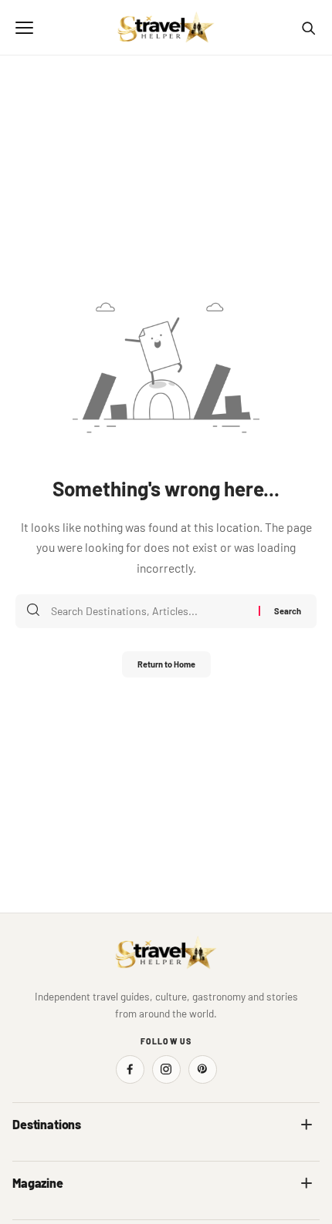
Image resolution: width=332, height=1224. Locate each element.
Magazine (37, 1182)
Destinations (46, 1124)
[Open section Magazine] (306, 1183)
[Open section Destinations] (306, 1124)
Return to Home (166, 664)
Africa (26, 1158)
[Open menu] (23, 27)
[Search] (308, 27)
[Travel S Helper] (166, 28)
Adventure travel (50, 1216)
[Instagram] (166, 1069)
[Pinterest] (202, 1069)
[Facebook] (130, 1069)
